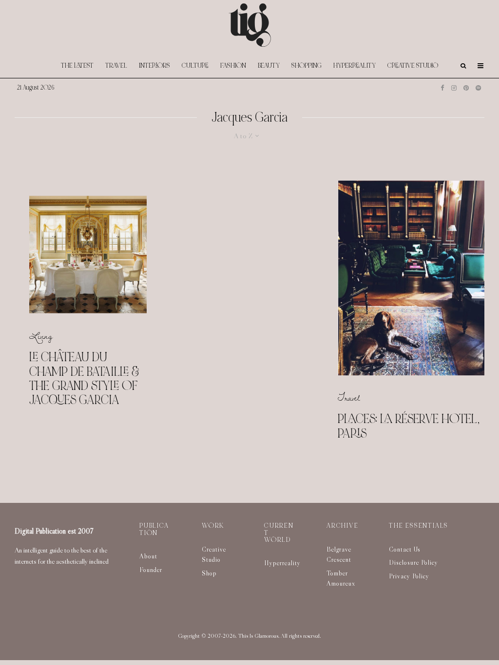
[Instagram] (454, 88)
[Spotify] (478, 88)
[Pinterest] (466, 88)
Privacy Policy (409, 576)
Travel (116, 65)
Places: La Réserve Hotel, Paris (409, 426)
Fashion (233, 65)
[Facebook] (442, 88)
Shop (209, 573)
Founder (150, 569)
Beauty (269, 65)
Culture (195, 65)
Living (41, 336)
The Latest (77, 65)
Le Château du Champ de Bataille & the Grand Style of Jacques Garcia (84, 379)
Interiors (154, 65)
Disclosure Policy (413, 562)
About (148, 556)
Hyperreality (354, 65)
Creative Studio (412, 65)
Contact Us (405, 549)
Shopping (306, 65)
